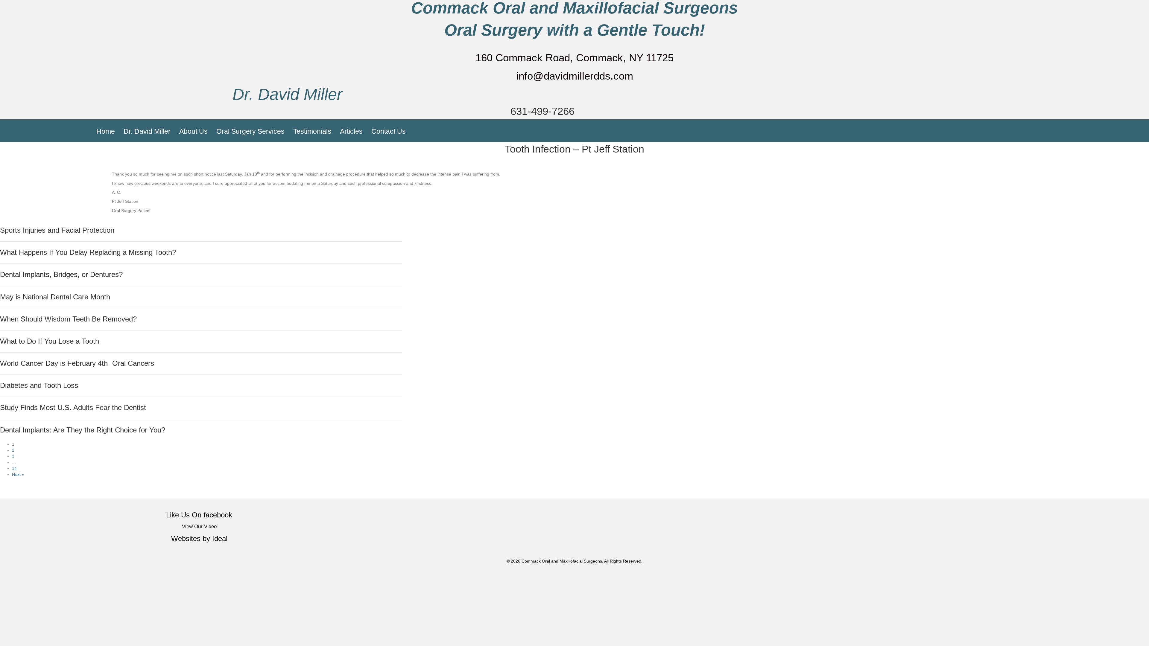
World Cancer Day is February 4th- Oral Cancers (77, 363)
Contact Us (388, 131)
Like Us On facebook (199, 515)
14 (14, 468)
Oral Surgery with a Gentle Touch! (574, 30)
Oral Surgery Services (250, 131)
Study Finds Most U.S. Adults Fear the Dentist (73, 408)
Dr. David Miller (287, 94)
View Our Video (199, 526)
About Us (193, 131)
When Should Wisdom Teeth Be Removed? (68, 319)
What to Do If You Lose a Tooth (49, 341)
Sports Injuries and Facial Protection (57, 230)
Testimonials (312, 131)
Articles (351, 131)
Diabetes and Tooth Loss (39, 385)
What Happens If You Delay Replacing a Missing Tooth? (88, 252)
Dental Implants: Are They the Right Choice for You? (82, 430)
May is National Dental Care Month (55, 297)
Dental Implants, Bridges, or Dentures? (61, 274)
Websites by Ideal (199, 539)
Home (105, 131)
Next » (18, 474)
